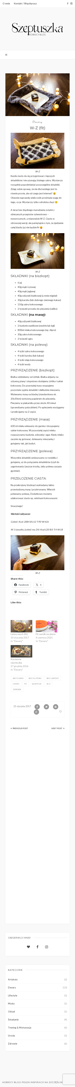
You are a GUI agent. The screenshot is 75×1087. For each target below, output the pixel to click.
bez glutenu (35, 678)
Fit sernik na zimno (46, 634)
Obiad (11, 1011)
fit (25, 684)
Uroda (11, 1035)
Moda (11, 1003)
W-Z (48, 684)
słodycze (37, 684)
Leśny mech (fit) (19, 634)
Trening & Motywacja (19, 1027)
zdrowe (17, 689)
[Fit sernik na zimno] (46, 626)
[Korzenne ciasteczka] (21, 651)
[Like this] (60, 711)
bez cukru (18, 678)
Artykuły (13, 979)
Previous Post (20, 728)
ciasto (16, 684)
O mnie (6, 3)
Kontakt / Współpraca (25, 3)
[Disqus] (37, 782)
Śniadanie (13, 1019)
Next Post (56, 728)
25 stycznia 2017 (22, 706)
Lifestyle (12, 995)
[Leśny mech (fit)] (21, 626)
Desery (37, 122)
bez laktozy (53, 678)
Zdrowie (12, 1043)
